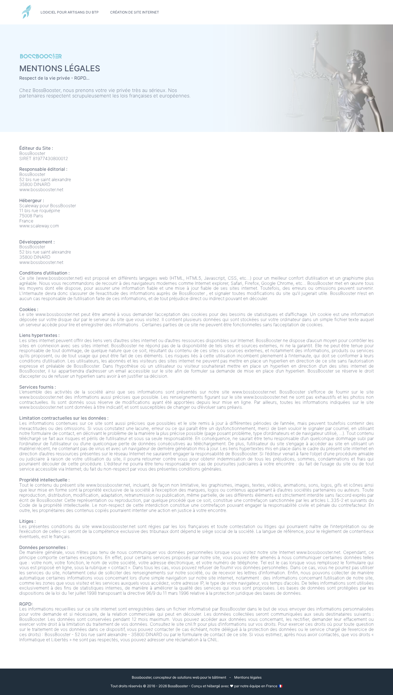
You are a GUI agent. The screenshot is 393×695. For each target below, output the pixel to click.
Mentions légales (248, 677)
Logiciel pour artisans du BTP (70, 12)
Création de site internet (134, 12)
